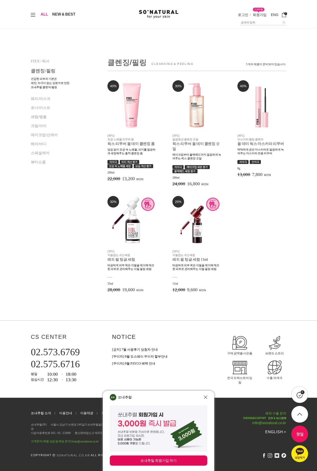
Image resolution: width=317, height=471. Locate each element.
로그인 (243, 15)
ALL (44, 14)
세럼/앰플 (39, 117)
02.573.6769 (55, 352)
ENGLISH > (275, 432)
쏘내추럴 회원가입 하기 (158, 460)
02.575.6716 (55, 364)
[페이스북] (264, 455)
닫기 (205, 397)
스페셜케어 (40, 153)
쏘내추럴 (125, 397)
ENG (274, 15)
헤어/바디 (39, 144)
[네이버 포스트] (277, 455)
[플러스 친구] (283, 455)
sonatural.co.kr (73, 455)
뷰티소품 (38, 162)
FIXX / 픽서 (40, 61)
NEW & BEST (63, 14)
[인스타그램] (270, 455)
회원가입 (260, 15)
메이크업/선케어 (44, 135)
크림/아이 (39, 126)
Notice (124, 337)
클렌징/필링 (43, 70)
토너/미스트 (40, 108)
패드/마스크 (40, 99)
